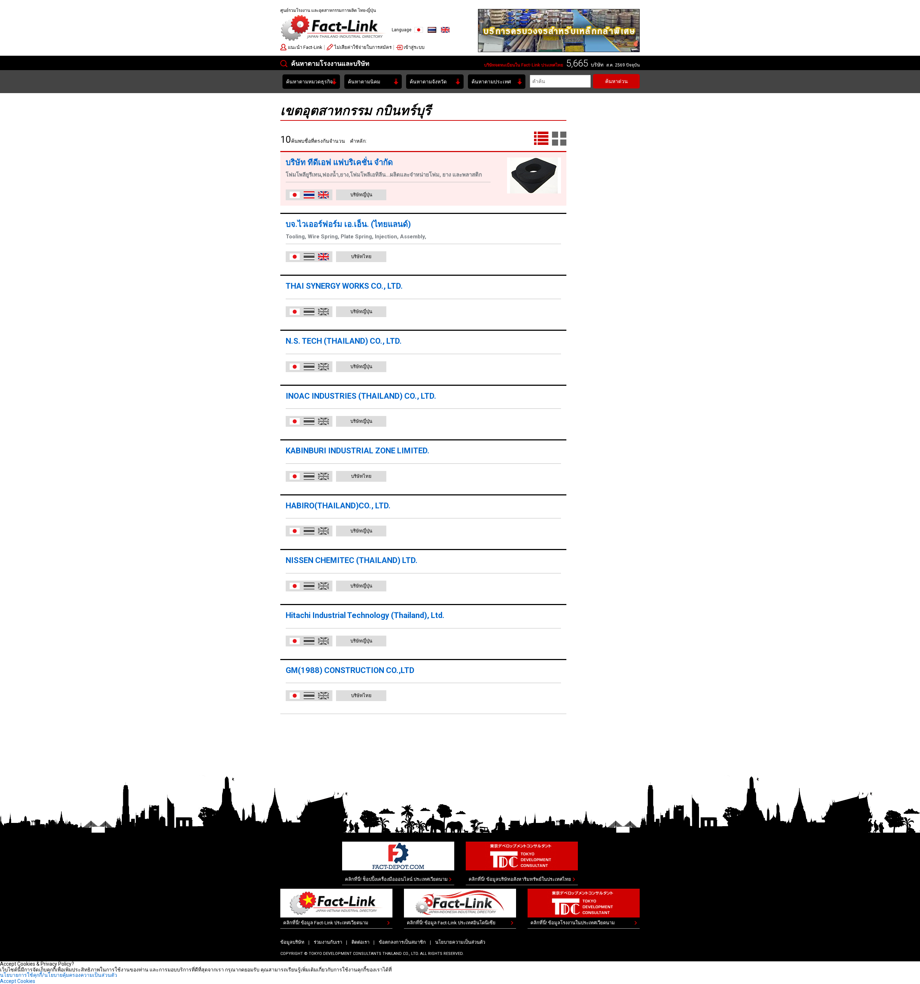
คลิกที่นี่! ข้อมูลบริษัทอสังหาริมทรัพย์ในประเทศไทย (520, 879)
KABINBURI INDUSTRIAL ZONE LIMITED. (357, 450)
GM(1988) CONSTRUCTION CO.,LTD (350, 670)
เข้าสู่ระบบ (414, 47)
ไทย (432, 30)
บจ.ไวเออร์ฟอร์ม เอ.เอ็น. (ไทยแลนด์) (348, 224)
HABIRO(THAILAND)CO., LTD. (338, 505)
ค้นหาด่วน (616, 81)
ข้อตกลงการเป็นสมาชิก (402, 942)
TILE (559, 139)
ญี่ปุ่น (418, 30)
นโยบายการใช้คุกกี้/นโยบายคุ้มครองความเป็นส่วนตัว (58, 975)
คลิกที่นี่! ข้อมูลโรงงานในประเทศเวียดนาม (572, 922)
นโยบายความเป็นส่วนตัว (460, 942)
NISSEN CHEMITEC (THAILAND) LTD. (352, 560)
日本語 (294, 194)
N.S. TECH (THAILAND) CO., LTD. (344, 341)
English (445, 30)
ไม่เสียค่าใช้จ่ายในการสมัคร (363, 47)
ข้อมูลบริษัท (292, 942)
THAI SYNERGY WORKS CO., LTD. (344, 286)
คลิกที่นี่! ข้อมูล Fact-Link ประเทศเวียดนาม (325, 922)
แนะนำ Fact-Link (305, 47)
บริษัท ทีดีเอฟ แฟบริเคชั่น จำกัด (339, 162)
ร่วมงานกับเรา (328, 942)
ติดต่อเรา (360, 942)
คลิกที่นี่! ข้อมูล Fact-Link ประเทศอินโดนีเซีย (451, 922)
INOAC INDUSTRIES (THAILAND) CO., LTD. (361, 396)
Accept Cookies (17, 981)
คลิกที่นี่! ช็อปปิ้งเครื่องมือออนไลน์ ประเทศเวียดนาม (396, 879)
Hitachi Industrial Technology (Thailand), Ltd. (365, 615)
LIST (541, 139)
